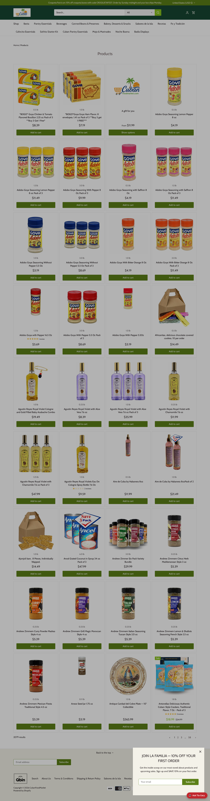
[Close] (200, 751)
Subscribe (190, 782)
